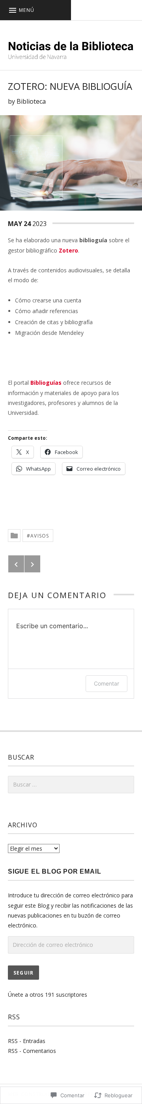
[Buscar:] (71, 784)
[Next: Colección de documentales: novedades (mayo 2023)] (32, 563)
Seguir (23, 972)
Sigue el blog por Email (54, 871)
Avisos (39, 535)
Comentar (106, 683)
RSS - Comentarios (32, 1051)
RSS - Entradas (26, 1041)
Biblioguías (46, 382)
